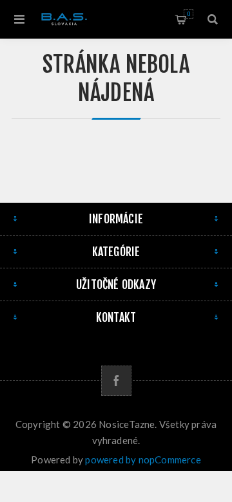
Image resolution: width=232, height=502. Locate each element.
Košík (188, 13)
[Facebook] (116, 381)
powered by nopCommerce (142, 459)
